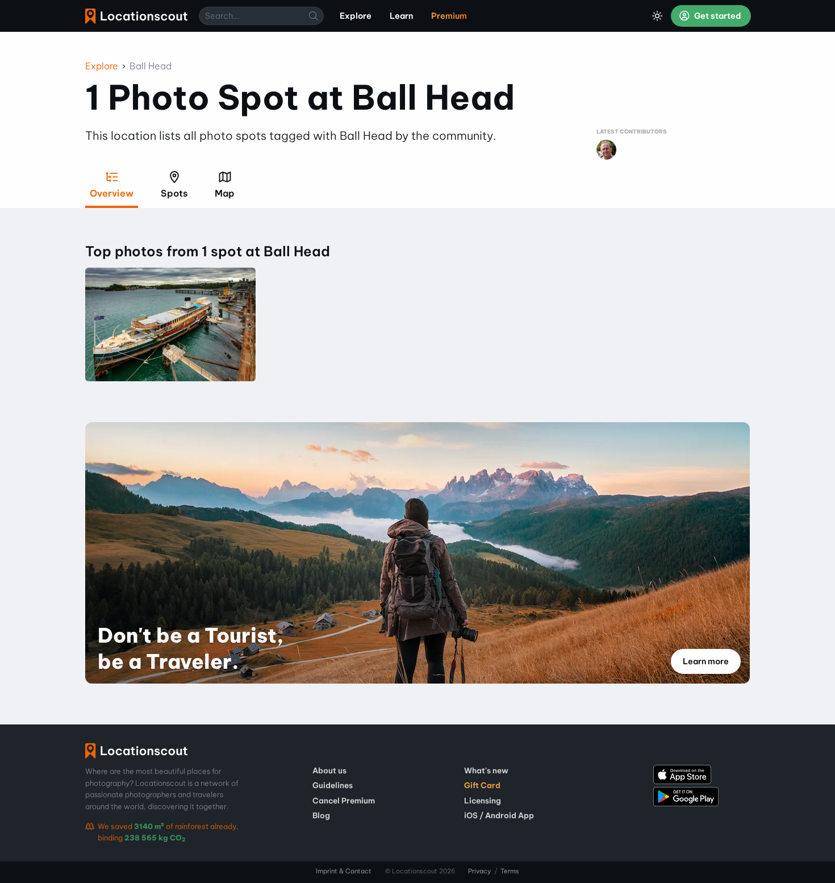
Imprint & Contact (343, 871)
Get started (716, 16)
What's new (486, 770)
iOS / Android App (499, 815)
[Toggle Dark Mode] (657, 16)
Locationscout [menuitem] (136, 16)
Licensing (482, 800)
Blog (321, 815)
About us (329, 770)
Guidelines (332, 785)
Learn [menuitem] (401, 16)
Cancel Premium (343, 800)
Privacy (479, 871)
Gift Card (482, 785)
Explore (101, 66)
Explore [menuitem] (355, 16)
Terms (509, 871)
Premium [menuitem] (449, 16)
